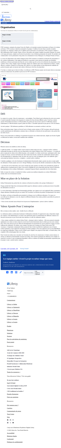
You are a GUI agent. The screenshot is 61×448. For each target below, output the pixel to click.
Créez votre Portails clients (14, 388)
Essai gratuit (10, 342)
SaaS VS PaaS (11, 383)
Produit (9, 326)
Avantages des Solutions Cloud (15, 355)
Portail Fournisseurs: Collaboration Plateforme (19, 363)
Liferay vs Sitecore (12, 313)
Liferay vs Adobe (12, 304)
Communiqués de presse (14, 411)
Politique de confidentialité (15, 442)
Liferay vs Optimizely (13, 307)
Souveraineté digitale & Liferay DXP (17, 385)
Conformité (10, 439)
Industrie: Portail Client (13, 366)
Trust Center (10, 414)
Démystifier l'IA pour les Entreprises (17, 361)
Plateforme (10, 330)
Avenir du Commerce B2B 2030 (15, 353)
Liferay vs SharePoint (13, 310)
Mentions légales (12, 436)
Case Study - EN (5, 248)
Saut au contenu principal (7, 1)
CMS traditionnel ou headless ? (15, 391)
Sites (8, 417)
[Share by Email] (16, 272)
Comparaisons (11, 300)
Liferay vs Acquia (12, 319)
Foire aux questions (12, 397)
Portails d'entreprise (12, 394)
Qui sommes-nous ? (12, 405)
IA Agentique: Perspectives (14, 358)
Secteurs (9, 336)
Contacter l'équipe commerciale (52, 21)
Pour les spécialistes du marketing (17, 339)
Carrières (9, 408)
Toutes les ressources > (13, 372)
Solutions (9, 333)
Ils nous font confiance (13, 380)
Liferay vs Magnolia (13, 316)
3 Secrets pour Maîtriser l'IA (14, 369)
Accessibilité (10, 433)
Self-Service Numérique (13, 350)
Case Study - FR (13, 248)
